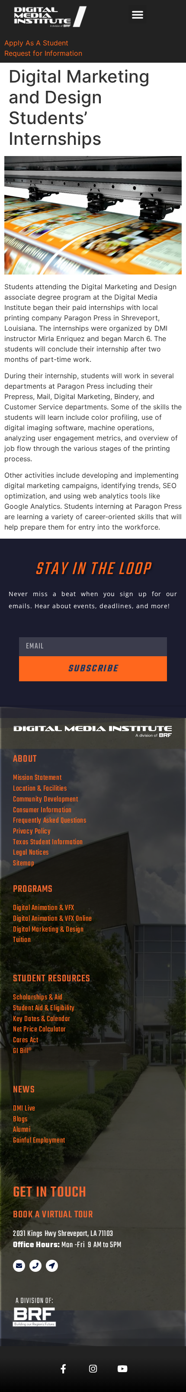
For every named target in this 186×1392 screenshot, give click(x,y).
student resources (51, 978)
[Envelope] (19, 1266)
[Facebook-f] (64, 1369)
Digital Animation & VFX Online (52, 919)
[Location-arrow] (52, 1266)
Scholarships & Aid (38, 997)
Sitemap (23, 863)
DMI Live (24, 1108)
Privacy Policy (32, 831)
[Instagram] (93, 1369)
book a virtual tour (53, 1214)
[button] (137, 14)
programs (33, 889)
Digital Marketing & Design (48, 929)
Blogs (20, 1119)
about (25, 759)
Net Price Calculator (39, 1029)
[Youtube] (122, 1369)
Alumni (22, 1130)
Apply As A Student (36, 42)
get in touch (50, 1192)
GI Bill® (22, 1051)
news (24, 1089)
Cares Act (25, 1040)
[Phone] (35, 1266)
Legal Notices (31, 853)
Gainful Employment (39, 1140)
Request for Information (43, 53)
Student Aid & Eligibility (44, 1008)
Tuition (22, 940)
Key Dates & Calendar (42, 1019)
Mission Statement (37, 778)
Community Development (45, 799)
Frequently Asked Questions (50, 821)
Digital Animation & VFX (43, 908)
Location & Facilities (40, 789)
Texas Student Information (48, 842)
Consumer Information (42, 810)
